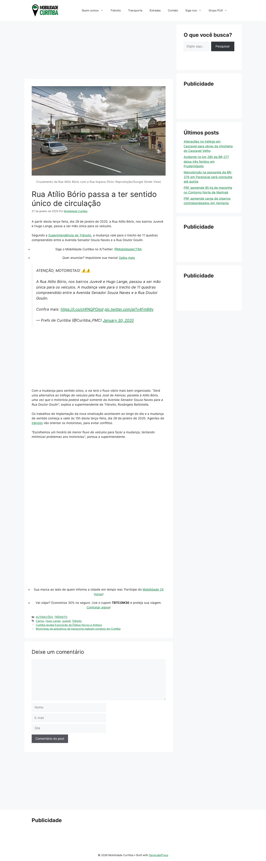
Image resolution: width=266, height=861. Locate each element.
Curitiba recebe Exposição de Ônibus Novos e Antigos (69, 624)
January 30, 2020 (118, 320)
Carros (40, 620)
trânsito (37, 423)
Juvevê (66, 620)
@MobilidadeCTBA (128, 249)
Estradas (155, 10)
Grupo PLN (216, 10)
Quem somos (90, 10)
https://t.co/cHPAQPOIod (82, 309)
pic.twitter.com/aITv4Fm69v (129, 309)
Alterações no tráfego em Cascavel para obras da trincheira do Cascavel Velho (208, 146)
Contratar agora (98, 607)
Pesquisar (223, 46)
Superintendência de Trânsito (69, 235)
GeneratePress (158, 855)
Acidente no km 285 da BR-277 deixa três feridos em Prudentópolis (206, 161)
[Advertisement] (98, 50)
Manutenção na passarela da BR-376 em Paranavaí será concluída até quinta (208, 176)
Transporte (135, 10)
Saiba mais (127, 258)
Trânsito (115, 10)
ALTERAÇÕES (44, 616)
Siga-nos (191, 10)
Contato (173, 10)
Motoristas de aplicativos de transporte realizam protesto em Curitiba (78, 628)
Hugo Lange (53, 620)
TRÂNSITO (60, 616)
